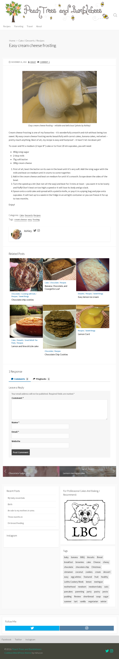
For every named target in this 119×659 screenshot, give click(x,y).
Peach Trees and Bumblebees (27, 649)
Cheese (96, 562)
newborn (82, 586)
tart (75, 601)
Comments (21, 379)
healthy (104, 576)
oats (106, 586)
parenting (79, 591)
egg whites (76, 576)
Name (15, 422)
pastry (97, 591)
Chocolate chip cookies (22, 299)
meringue (98, 581)
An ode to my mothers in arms (21, 510)
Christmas (96, 567)
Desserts (30, 40)
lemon (89, 581)
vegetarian (93, 601)
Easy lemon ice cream (88, 297)
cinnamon (68, 572)
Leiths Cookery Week (73, 581)
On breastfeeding (16, 523)
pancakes (68, 591)
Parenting (18, 26)
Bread (99, 557)
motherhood (69, 586)
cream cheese (20, 219)
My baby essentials (16, 498)
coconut (79, 572)
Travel (30, 26)
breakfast (68, 562)
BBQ (82, 557)
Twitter (18, 639)
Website (16, 441)
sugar (105, 596)
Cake (21, 40)
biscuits (90, 557)
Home (12, 40)
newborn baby (95, 586)
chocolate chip (82, 567)
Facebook (6, 639)
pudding (68, 596)
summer (67, 601)
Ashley (33, 62)
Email (15, 431)
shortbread (88, 596)
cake (89, 562)
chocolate (68, 567)
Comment (18, 397)
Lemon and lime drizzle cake (24, 346)
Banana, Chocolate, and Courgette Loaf (56, 287)
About (39, 26)
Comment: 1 (45, 62)
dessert (106, 572)
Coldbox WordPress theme (17, 652)
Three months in (15, 517)
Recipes (7, 26)
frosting (36, 219)
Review (77, 596)
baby (66, 557)
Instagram (30, 639)
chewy (106, 562)
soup (98, 596)
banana (74, 557)
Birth (10, 504)
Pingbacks (42, 379)
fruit (96, 576)
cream (98, 572)
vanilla (83, 601)
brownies (80, 562)
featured (88, 576)
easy (30, 219)
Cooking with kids (28, 294)
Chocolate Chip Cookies (56, 354)
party (89, 591)
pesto (105, 591)
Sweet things (24, 296)
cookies (89, 572)
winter (104, 601)
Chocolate (15, 294)
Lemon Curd (84, 334)
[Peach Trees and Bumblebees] (56, 11)
